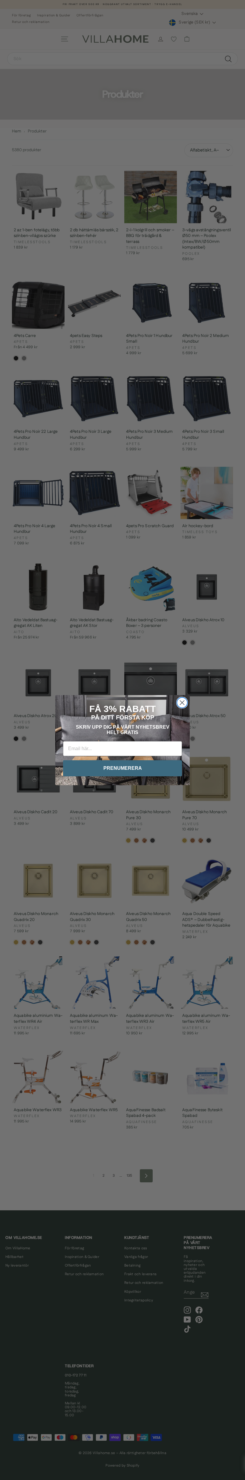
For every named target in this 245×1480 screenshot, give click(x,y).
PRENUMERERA (122, 768)
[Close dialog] (182, 702)
